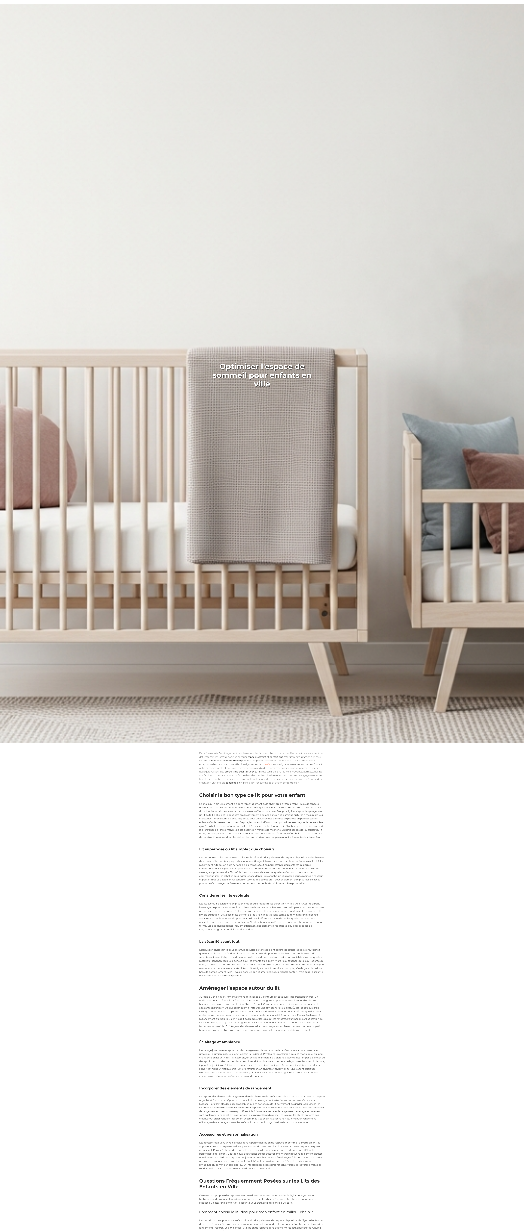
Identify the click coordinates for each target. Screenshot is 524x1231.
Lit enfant (266, 764)
